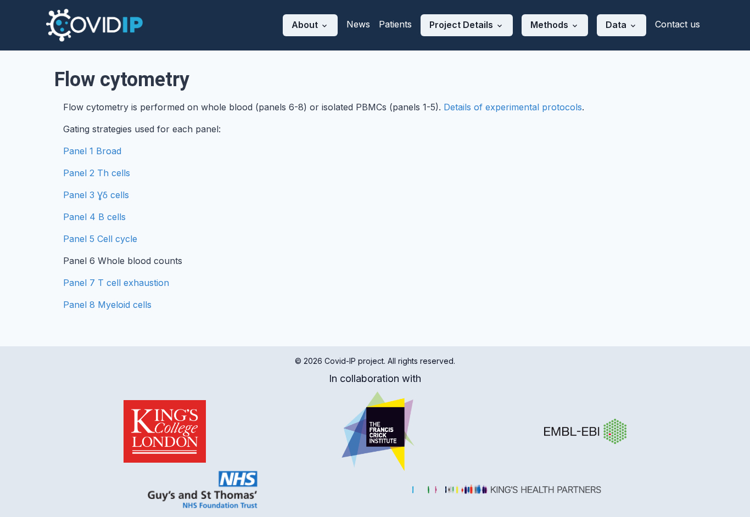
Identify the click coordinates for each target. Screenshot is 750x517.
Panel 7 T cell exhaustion (116, 282)
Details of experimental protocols (513, 107)
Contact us (677, 24)
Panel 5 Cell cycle (100, 238)
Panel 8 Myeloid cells (107, 304)
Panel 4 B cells (94, 216)
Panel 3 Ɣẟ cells (96, 194)
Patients (395, 24)
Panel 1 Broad (92, 150)
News (358, 24)
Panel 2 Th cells (96, 172)
